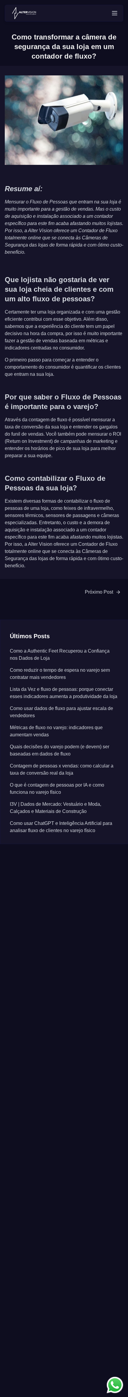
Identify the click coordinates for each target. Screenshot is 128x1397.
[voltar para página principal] (24, 13)
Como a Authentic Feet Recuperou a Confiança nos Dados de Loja (60, 654)
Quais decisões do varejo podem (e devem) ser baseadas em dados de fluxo (59, 750)
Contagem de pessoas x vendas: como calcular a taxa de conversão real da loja (61, 769)
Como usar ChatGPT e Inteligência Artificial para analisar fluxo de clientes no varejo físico (61, 827)
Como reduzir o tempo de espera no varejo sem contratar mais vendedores (60, 674)
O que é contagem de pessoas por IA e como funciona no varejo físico (57, 788)
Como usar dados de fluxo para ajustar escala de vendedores (61, 712)
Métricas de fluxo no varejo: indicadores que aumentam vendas (56, 731)
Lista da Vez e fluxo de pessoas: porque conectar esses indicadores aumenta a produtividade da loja (63, 693)
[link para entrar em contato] (114, 1385)
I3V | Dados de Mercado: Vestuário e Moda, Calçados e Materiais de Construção (55, 808)
